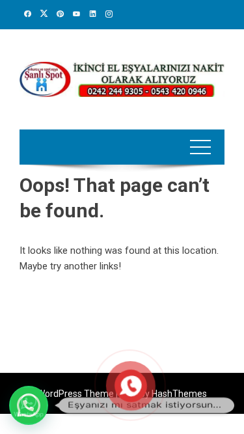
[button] (28, 405)
